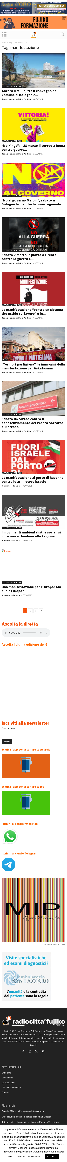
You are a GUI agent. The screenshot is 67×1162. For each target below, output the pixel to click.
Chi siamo (6, 1073)
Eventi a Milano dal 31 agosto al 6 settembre (23, 1111)
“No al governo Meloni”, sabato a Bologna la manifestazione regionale (31, 202)
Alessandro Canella (11, 486)
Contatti (5, 1092)
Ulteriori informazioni (29, 1156)
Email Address (8, 728)
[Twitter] (37, 1052)
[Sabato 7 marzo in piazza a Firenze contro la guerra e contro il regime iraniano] (33, 234)
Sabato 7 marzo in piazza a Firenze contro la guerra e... (29, 257)
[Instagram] (30, 1052)
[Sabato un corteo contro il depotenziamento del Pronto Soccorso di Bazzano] (33, 398)
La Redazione (8, 1082)
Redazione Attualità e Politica (16, 99)
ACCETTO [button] (52, 1156)
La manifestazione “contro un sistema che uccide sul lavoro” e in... (32, 312)
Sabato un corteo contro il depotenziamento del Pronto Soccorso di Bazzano (32, 423)
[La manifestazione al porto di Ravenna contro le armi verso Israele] (33, 457)
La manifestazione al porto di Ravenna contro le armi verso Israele (32, 480)
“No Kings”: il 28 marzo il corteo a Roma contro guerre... (33, 148)
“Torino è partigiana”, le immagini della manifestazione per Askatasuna (33, 366)
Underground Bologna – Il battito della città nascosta (26, 1117)
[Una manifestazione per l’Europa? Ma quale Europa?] (33, 566)
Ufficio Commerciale (11, 1087)
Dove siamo (7, 1077)
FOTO (4, 360)
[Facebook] (23, 1052)
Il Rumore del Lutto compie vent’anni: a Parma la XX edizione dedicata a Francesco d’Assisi (31, 1124)
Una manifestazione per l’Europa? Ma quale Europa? (31, 589)
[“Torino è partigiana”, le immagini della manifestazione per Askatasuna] (33, 344)
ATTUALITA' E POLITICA (11, 86)
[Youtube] (43, 1052)
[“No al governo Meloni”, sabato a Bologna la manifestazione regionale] (33, 180)
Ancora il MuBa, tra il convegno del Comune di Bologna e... (29, 93)
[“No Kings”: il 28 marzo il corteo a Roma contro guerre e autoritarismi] (33, 125)
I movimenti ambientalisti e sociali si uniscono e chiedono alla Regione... (31, 534)
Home (4, 42)
